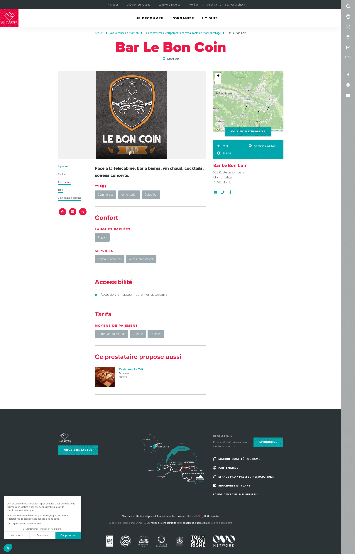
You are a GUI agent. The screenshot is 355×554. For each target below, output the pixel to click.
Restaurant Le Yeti (131, 369)
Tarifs (60, 190)
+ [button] (218, 75)
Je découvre (149, 18)
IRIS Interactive (211, 516)
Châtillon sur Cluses (138, 4)
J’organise (182, 18)
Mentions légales (144, 516)
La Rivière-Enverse (169, 4)
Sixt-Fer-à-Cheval (235, 4)
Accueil (99, 33)
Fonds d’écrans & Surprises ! (236, 494)
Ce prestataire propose (69, 198)
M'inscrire (268, 442)
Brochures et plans (234, 485)
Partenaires (228, 467)
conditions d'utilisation (195, 522)
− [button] (218, 81)
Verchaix (212, 4)
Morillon (194, 4)
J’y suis (210, 18)
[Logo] (131, 115)
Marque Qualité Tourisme (239, 459)
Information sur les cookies (169, 516)
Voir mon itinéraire (248, 131)
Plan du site (128, 516)
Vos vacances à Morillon (124, 33)
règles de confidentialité (163, 522)
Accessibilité (64, 182)
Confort (62, 174)
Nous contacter (78, 450)
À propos (113, 4)
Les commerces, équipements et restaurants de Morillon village (183, 33)
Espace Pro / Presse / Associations (246, 476)
